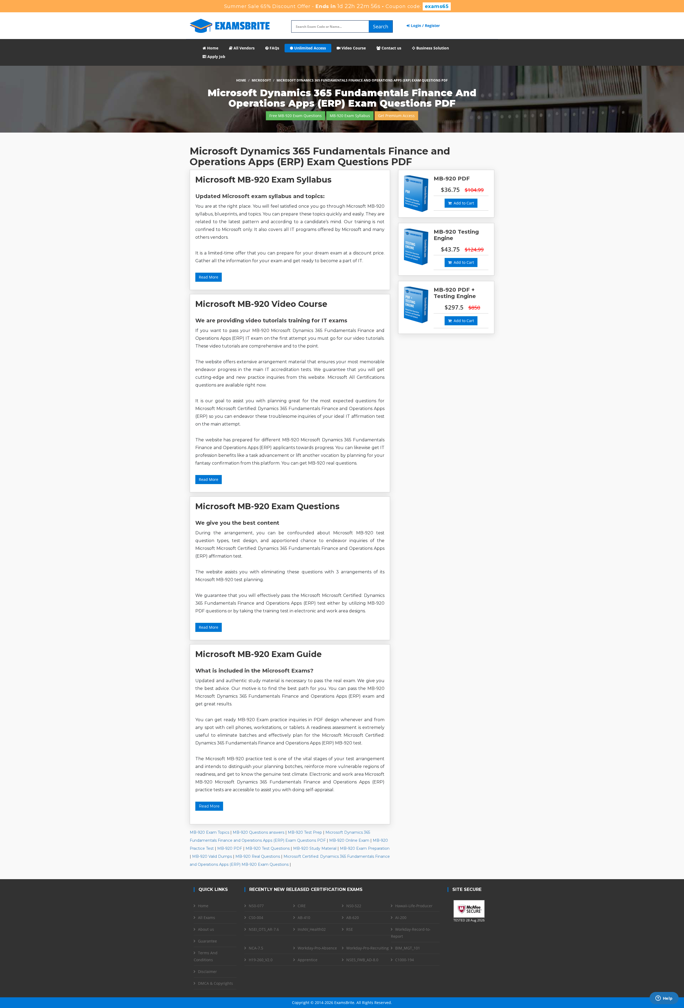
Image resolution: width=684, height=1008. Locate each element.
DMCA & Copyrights (215, 983)
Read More (208, 277)
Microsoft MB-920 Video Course (261, 304)
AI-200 (400, 917)
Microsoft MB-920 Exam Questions (267, 506)
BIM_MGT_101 (407, 948)
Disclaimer (207, 971)
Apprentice (307, 959)
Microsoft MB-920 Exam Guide (258, 654)
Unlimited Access (309, 48)
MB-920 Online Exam (349, 840)
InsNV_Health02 (312, 929)
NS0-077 (256, 905)
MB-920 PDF (229, 848)
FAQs (274, 48)
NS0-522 (353, 905)
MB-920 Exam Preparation (365, 848)
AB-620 (352, 917)
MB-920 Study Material (314, 848)
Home (212, 48)
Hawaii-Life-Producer (414, 905)
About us (206, 929)
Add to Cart (463, 203)
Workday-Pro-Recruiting (367, 948)
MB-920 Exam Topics (209, 832)
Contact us (390, 48)
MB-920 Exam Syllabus (350, 115)
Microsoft (261, 80)
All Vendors (243, 48)
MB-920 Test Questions (268, 848)
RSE (349, 929)
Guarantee (207, 941)
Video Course (353, 48)
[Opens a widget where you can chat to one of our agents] (664, 998)
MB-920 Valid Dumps (212, 856)
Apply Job (215, 56)
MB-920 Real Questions (257, 856)
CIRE (302, 905)
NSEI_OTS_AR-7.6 (264, 929)
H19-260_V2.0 (261, 959)
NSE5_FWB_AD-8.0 (362, 959)
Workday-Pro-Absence (317, 948)
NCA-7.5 (256, 948)
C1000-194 (404, 959)
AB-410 (304, 917)
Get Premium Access (396, 115)
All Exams (206, 917)
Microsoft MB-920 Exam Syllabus (263, 180)
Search (380, 26)
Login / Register (425, 25)
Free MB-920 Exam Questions (295, 115)
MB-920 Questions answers (258, 832)
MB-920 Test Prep (305, 832)
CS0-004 (256, 917)
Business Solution (432, 48)
